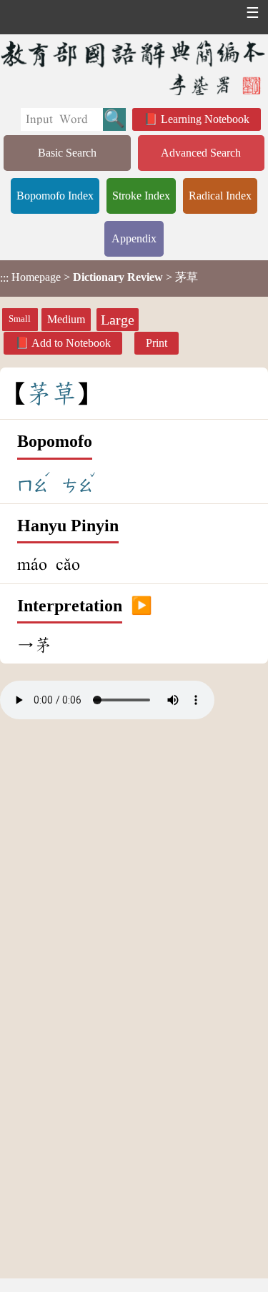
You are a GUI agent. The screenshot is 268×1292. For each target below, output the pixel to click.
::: (4, 278)
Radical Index (220, 195)
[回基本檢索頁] (134, 67)
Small (20, 319)
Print (156, 343)
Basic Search (67, 153)
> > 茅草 (99, 277)
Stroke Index (141, 195)
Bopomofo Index (55, 195)
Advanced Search (201, 153)
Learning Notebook (205, 119)
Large (117, 319)
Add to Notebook (71, 343)
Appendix (134, 238)
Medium (66, 319)
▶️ (141, 606)
